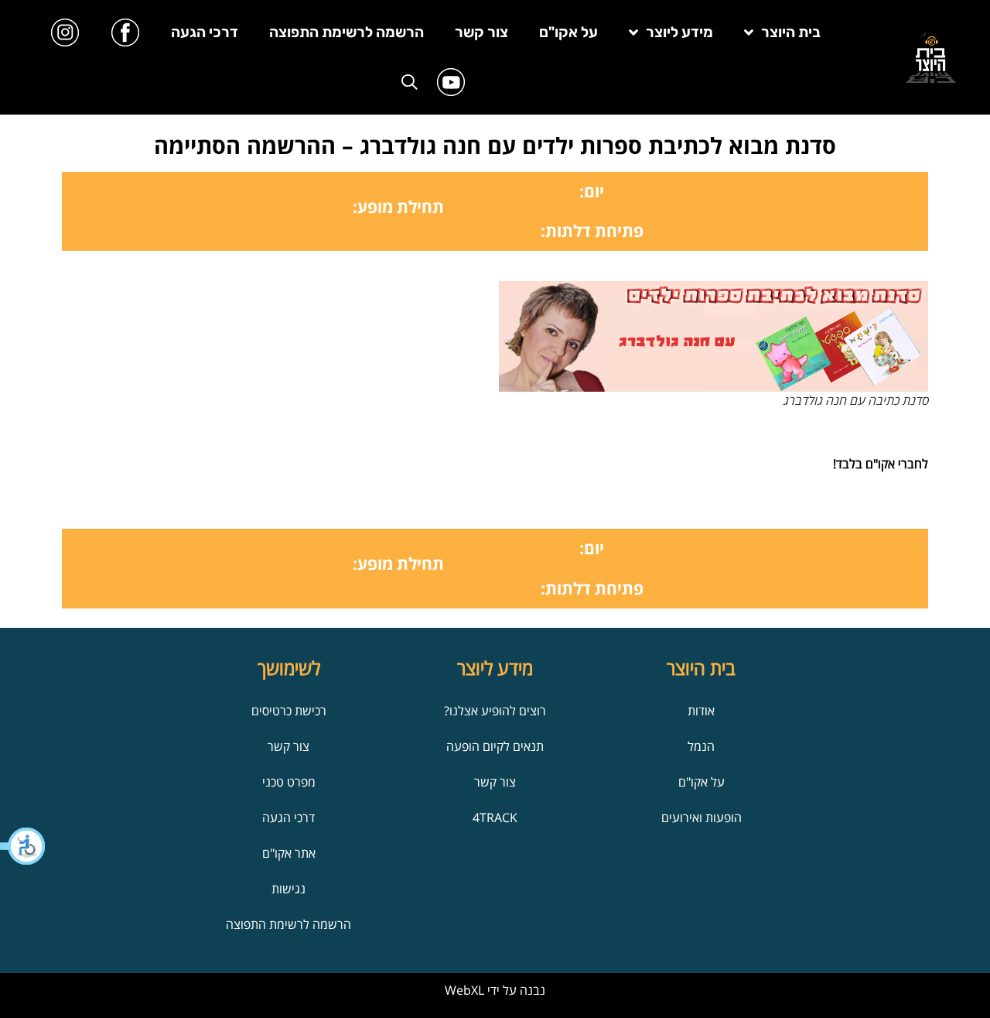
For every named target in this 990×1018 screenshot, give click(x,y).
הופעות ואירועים (701, 817)
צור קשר (481, 32)
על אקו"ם (568, 32)
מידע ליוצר (679, 32)
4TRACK (495, 817)
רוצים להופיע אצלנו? (495, 710)
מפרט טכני (289, 781)
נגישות (288, 888)
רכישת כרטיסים (288, 710)
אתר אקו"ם (289, 853)
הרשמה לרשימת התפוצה (346, 32)
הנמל (701, 746)
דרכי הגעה (204, 32)
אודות (701, 710)
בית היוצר (791, 32)
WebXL (464, 990)
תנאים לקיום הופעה (495, 746)
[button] (23, 846)
